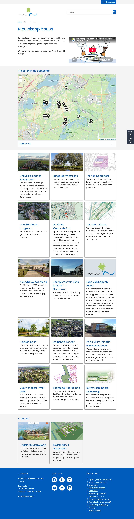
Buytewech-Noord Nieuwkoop (97, 389)
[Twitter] (62, 479)
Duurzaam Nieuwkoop (98, 499)
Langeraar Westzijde (65, 176)
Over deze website (97, 488)
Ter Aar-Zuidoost (96, 224)
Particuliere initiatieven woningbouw (99, 343)
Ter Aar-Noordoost (97, 176)
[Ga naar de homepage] (28, 12)
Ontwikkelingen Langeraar (29, 226)
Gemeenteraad (95, 496)
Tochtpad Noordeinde (66, 388)
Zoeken (114, 12)
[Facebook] (54, 479)
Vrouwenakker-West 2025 (32, 389)
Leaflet (102, 139)
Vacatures (93, 485)
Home (20, 22)
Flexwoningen (28, 342)
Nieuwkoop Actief (96, 493)
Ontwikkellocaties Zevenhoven (30, 177)
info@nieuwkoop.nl (26, 496)
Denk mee (93, 490)
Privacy (92, 507)
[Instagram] (69, 479)
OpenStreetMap (111, 139)
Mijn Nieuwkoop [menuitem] (109, 2)
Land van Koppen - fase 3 (98, 283)
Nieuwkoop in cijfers (97, 505)
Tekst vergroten (131, 139)
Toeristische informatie (99, 502)
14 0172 (24, 478)
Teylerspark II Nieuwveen (61, 446)
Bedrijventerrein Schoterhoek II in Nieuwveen (66, 285)
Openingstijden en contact (100, 479)
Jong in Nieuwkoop (97, 482)
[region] (67, 107)
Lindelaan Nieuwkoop (33, 445)
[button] (46, 116)
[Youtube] (54, 488)
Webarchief (94, 510)
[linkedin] (69, 488)
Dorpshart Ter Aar (64, 342)
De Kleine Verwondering (61, 226)
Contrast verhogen (131, 132)
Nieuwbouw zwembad (33, 282)
